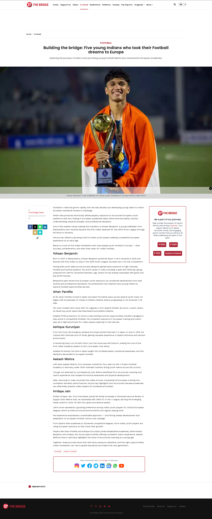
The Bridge (103, 460)
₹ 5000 (162, 244)
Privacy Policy (149, 506)
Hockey (116, 5)
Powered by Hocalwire (113, 513)
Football (84, 5)
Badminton (95, 5)
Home (55, 5)
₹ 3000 (173, 244)
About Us (161, 506)
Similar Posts (38, 486)
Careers (182, 506)
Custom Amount (173, 253)
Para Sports (126, 5)
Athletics (106, 5)
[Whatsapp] (40, 226)
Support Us (65, 5)
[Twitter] (35, 226)
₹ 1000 (157, 253)
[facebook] (30, 226)
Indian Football (70, 451)
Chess (75, 5)
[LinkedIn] (44, 226)
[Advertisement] (106, 23)
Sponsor (174, 225)
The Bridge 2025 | (96, 513)
